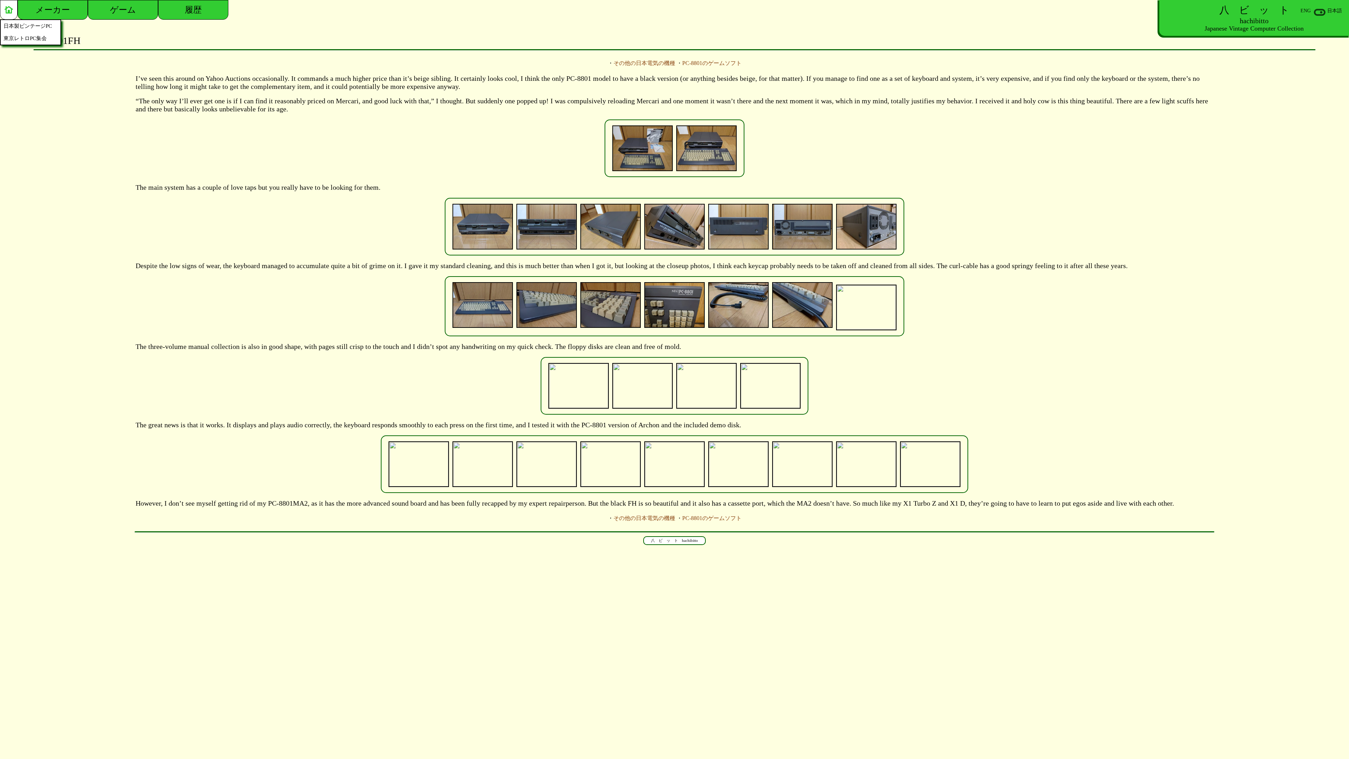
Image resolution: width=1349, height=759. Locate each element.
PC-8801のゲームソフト (712, 63)
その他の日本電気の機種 (644, 63)
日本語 (1334, 10)
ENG (1306, 10)
